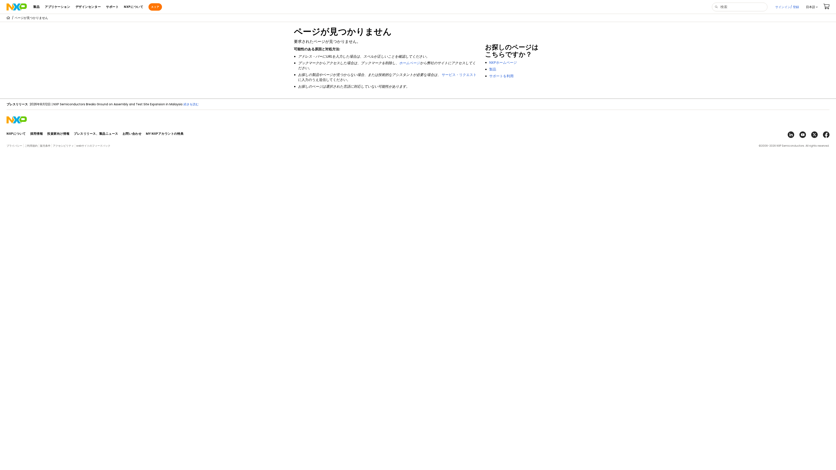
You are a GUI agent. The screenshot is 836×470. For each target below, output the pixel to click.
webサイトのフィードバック (93, 146)
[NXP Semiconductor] (17, 7)
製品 (492, 69)
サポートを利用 (501, 76)
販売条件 (45, 146)
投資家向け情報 (58, 133)
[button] (812, 6)
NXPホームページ (503, 62)
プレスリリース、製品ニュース (96, 133)
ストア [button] (155, 7)
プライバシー (14, 146)
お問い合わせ (132, 133)
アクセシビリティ (63, 146)
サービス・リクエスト (459, 74)
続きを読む (191, 104)
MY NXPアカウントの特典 (165, 133)
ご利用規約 (31, 146)
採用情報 (36, 133)
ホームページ (409, 62)
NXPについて (16, 133)
